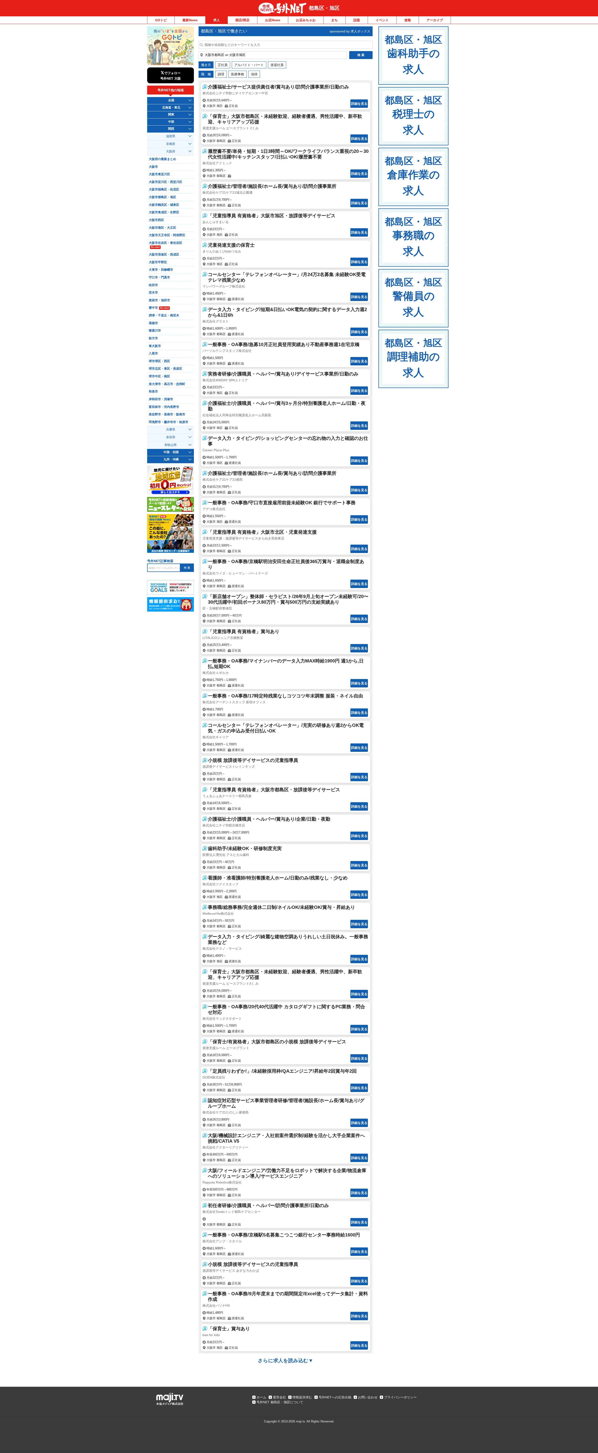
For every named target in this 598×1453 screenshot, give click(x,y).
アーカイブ (435, 20)
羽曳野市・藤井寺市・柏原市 (168, 422)
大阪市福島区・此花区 (164, 189)
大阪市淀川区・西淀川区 (165, 182)
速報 (407, 20)
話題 (356, 20)
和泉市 (153, 391)
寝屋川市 (155, 330)
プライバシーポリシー (400, 1397)
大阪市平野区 (158, 262)
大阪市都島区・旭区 (162, 197)
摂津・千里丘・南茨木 (164, 315)
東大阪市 (155, 346)
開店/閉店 (242, 20)
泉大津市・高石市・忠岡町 (167, 384)
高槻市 (153, 323)
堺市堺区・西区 (159, 361)
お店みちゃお (306, 20)
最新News (190, 20)
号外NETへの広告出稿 (335, 1397)
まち (334, 20)
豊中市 (159, 307)
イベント (382, 20)
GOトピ (161, 20)
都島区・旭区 (324, 8)
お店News (272, 20)
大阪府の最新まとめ (162, 159)
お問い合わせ (367, 1397)
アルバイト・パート (249, 65)
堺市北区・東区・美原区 (165, 368)
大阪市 (153, 166)
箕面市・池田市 (159, 300)
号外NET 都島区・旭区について (279, 1402)
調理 (221, 74)
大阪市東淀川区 (159, 174)
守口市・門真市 (159, 277)
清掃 (254, 74)
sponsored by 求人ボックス (350, 31)
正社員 (223, 65)
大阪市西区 (156, 220)
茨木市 (153, 292)
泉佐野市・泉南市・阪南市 (167, 414)
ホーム (261, 1397)
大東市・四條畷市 (161, 269)
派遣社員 (277, 65)
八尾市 (153, 353)
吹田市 (153, 285)
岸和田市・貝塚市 (161, 399)
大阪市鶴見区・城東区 (164, 205)
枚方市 (153, 338)
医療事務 (237, 74)
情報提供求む (302, 1397)
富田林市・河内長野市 (164, 407)
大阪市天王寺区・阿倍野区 (167, 235)
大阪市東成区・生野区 (164, 212)
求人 (216, 20)
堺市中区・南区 (159, 376)
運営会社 (279, 1397)
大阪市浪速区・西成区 (164, 254)
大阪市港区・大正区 (162, 227)
